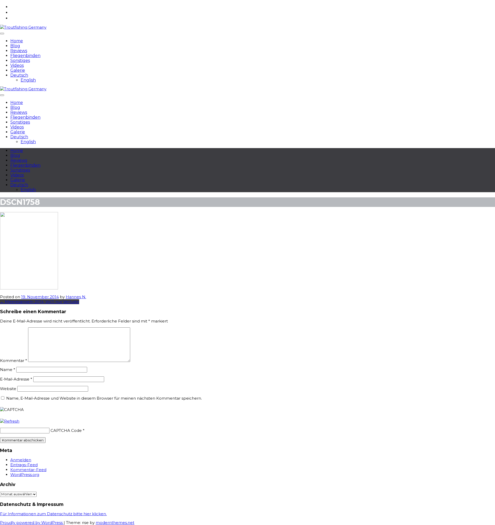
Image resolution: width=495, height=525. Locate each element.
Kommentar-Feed (28, 469)
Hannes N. (76, 296)
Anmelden (20, 459)
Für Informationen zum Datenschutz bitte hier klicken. (53, 513)
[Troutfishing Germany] (23, 27)
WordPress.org (24, 474)
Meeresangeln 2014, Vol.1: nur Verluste (39, 301)
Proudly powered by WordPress (32, 522)
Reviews (18, 50)
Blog (15, 45)
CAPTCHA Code (66, 430)
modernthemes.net (115, 522)
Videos (17, 65)
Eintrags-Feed (24, 464)
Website (8, 388)
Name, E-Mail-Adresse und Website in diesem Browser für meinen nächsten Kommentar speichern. (104, 398)
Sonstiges (20, 60)
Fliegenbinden (25, 55)
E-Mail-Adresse (16, 379)
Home (16, 40)
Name (7, 369)
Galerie (17, 70)
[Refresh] (9, 421)
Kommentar (13, 360)
